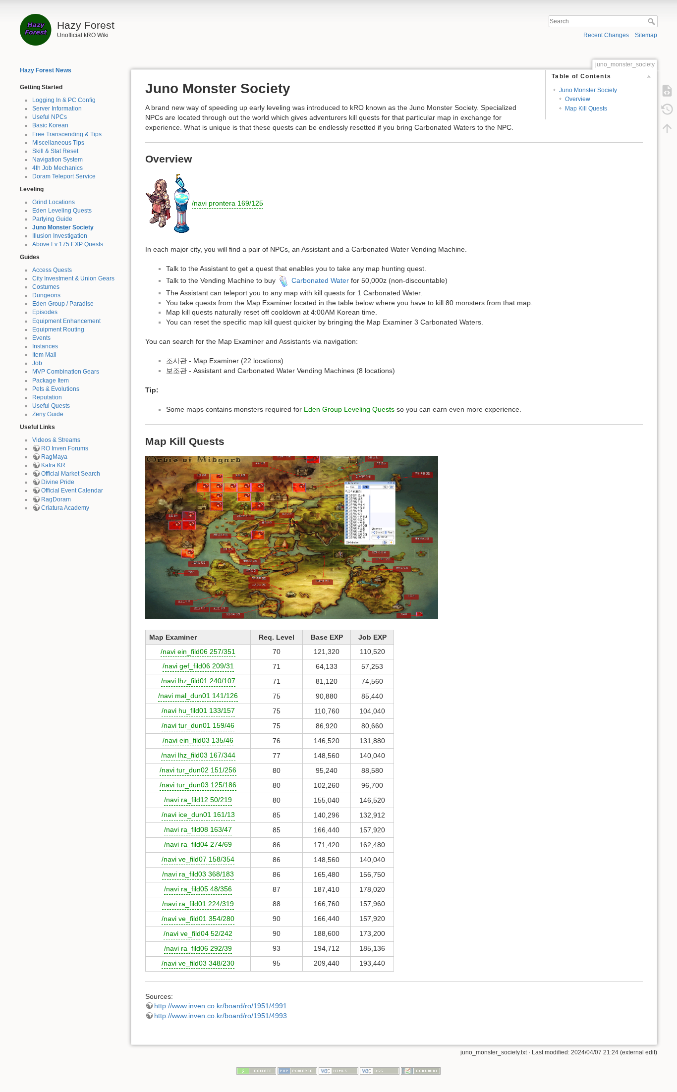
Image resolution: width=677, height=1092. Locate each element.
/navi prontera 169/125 (227, 203)
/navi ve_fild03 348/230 (198, 963)
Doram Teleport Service (64, 176)
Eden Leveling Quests (62, 210)
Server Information (57, 108)
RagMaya (54, 456)
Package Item (50, 380)
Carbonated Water (320, 280)
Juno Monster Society (63, 227)
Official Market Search (70, 473)
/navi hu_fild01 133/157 (198, 710)
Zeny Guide (47, 414)
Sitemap (646, 35)
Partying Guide (52, 219)
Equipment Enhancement (66, 321)
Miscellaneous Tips (58, 142)
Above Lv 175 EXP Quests (67, 244)
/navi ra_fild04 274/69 (198, 844)
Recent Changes (606, 35)
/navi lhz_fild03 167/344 (198, 755)
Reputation (47, 397)
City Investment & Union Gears (73, 278)
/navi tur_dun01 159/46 (198, 725)
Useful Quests (51, 405)
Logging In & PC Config (64, 100)
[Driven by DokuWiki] (421, 1070)
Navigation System (57, 159)
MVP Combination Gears (65, 371)
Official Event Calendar (72, 490)
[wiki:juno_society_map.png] (291, 537)
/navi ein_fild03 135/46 (198, 740)
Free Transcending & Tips (67, 134)
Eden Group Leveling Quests (349, 409)
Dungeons (46, 295)
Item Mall (44, 354)
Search (652, 21)
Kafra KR (53, 465)
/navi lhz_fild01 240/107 (198, 681)
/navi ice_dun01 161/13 (198, 815)
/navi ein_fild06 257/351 (198, 651)
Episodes (44, 312)
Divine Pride (57, 482)
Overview (577, 99)
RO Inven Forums (64, 448)
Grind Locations (53, 202)
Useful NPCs (49, 116)
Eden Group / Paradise (63, 303)
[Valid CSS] (379, 1070)
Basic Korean (50, 125)
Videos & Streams (56, 440)
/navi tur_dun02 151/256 (198, 770)
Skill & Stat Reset (55, 151)
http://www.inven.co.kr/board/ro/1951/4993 (220, 1016)
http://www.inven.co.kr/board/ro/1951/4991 (220, 1006)
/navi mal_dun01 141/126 (198, 696)
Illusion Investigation (59, 235)
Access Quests (52, 270)
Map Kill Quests (586, 108)
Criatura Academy (65, 507)
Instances (45, 346)
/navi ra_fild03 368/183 (198, 874)
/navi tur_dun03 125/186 (198, 785)
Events (41, 337)
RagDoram (56, 499)
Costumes (45, 286)
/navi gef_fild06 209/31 (198, 666)
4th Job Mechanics (57, 167)
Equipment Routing (58, 329)
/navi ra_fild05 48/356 (198, 889)
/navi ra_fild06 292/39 (198, 948)
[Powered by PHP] (297, 1070)
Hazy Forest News (45, 70)
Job (37, 363)
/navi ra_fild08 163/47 (198, 829)
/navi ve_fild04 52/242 (198, 933)
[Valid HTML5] (338, 1070)
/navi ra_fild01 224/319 (198, 904)
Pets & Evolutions (55, 388)
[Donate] (256, 1070)
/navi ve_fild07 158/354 (198, 859)
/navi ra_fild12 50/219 (198, 800)
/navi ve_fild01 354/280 (198, 919)
